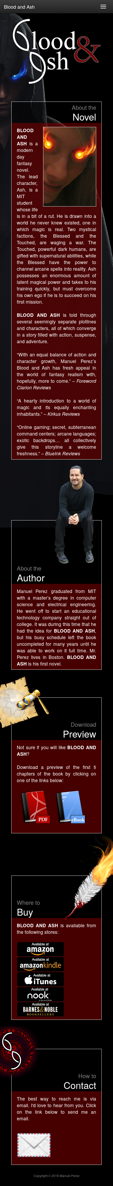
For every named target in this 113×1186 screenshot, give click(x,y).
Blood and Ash (19, 6)
